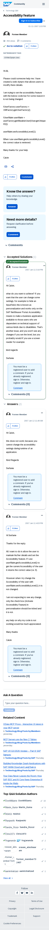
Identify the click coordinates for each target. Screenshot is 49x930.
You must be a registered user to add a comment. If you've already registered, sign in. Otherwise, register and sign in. (24, 374)
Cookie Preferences (12, 923)
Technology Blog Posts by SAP (20, 758)
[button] (27, 46)
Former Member (19, 34)
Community (19, 4)
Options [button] (44, 21)
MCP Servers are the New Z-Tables (20, 739)
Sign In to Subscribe (30, 21)
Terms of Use (36, 901)
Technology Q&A (12, 11)
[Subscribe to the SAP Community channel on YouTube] (27, 893)
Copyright (12, 908)
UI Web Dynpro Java (11, 58)
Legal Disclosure (36, 908)
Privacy (12, 901)
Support (36, 916)
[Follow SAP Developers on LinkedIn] (32, 893)
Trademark (12, 916)
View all (7, 878)
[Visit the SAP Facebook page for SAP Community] (17, 893)
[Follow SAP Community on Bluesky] (22, 893)
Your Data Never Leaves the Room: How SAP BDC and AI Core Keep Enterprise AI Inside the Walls (22, 780)
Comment (27, 177)
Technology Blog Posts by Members (22, 731)
